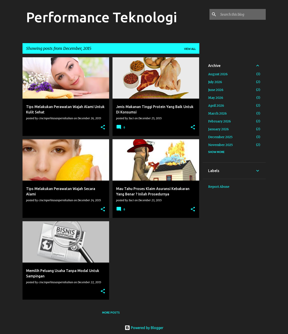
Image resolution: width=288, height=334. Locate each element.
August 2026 (218, 74)
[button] (103, 127)
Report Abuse (218, 187)
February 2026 (219, 121)
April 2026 (216, 106)
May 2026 (215, 98)
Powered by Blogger (146, 328)
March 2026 (217, 113)
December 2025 (220, 137)
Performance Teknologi (101, 17)
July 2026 (215, 82)
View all (190, 48)
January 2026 (218, 129)
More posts (111, 312)
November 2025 (220, 145)
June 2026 (215, 90)
